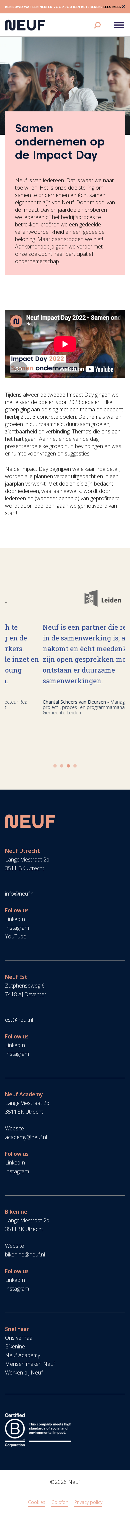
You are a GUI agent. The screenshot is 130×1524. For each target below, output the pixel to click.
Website (14, 1128)
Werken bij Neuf (24, 1372)
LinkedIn (15, 919)
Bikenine (15, 1346)
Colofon (59, 1502)
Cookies (36, 1502)
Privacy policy (88, 1502)
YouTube (15, 936)
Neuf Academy (22, 1355)
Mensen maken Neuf (30, 1363)
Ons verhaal (19, 1337)
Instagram (17, 927)
